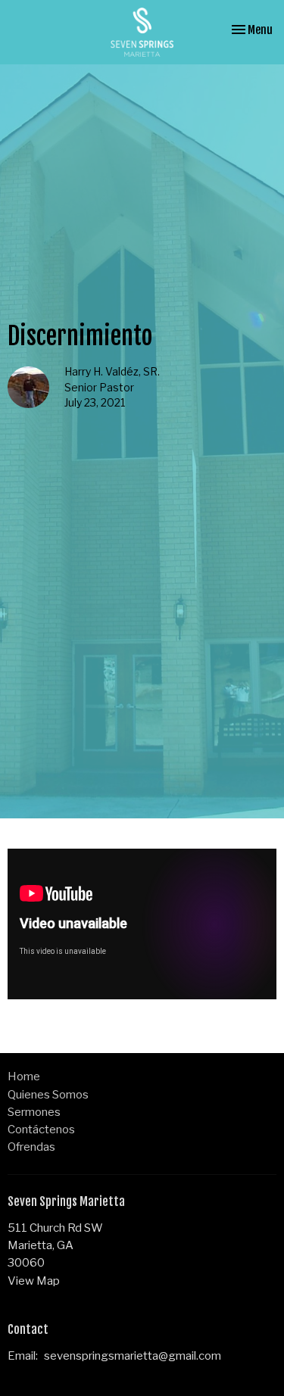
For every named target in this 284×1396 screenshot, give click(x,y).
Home (24, 1076)
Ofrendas (31, 1147)
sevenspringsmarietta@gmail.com (132, 1356)
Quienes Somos (48, 1095)
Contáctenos (41, 1129)
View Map (34, 1281)
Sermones (34, 1112)
